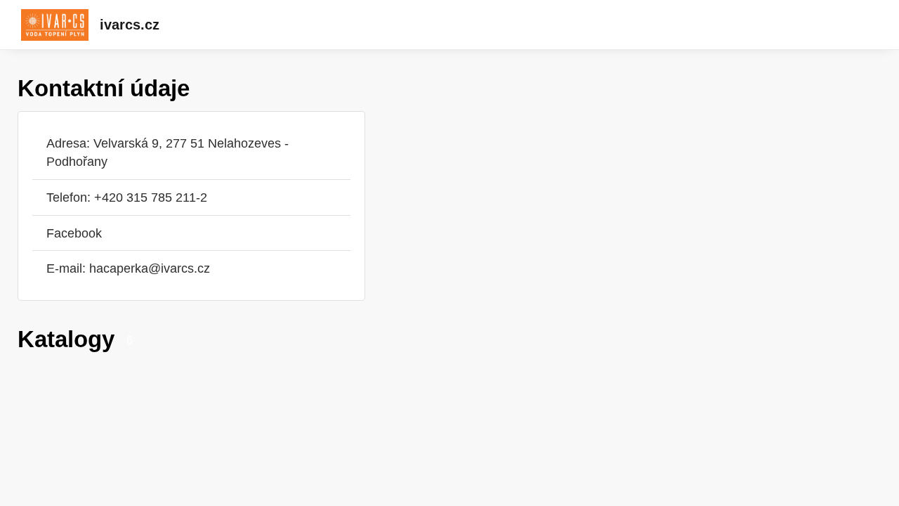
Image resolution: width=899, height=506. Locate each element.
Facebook (74, 233)
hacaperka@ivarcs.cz (149, 268)
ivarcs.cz (129, 24)
